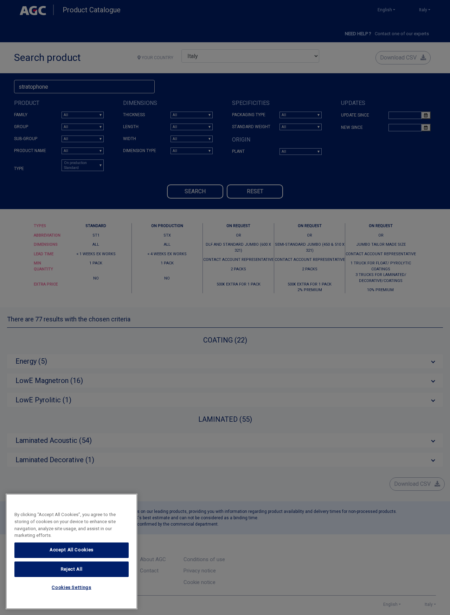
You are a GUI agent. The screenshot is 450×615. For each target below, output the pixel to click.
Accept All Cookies (72, 550)
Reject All (72, 569)
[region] (71, 551)
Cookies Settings (71, 587)
